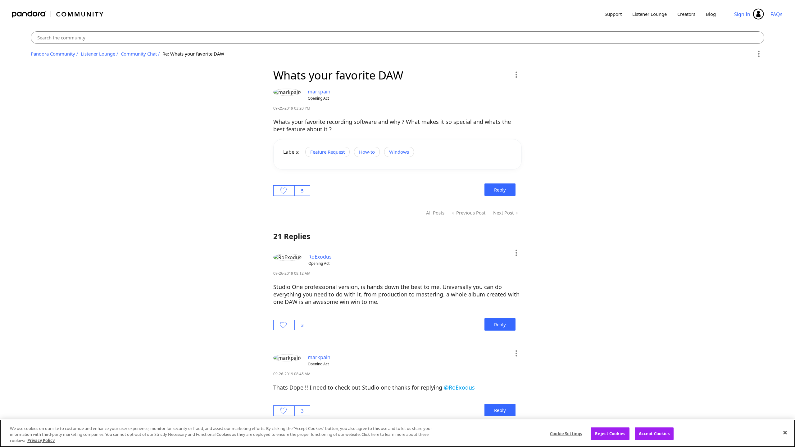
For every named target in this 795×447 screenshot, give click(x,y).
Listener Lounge (649, 14)
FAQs (776, 14)
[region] (397, 433)
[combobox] (398, 37)
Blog (711, 14)
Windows (399, 152)
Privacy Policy (41, 440)
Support (613, 14)
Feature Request (327, 152)
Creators (686, 14)
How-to (367, 152)
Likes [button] (284, 191)
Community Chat (139, 54)
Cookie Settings (566, 433)
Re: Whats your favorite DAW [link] (193, 54)
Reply (500, 190)
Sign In (742, 14)
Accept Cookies (654, 433)
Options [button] (758, 54)
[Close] (785, 432)
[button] (516, 74)
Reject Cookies (610, 433)
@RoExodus (459, 387)
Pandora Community (58, 14)
